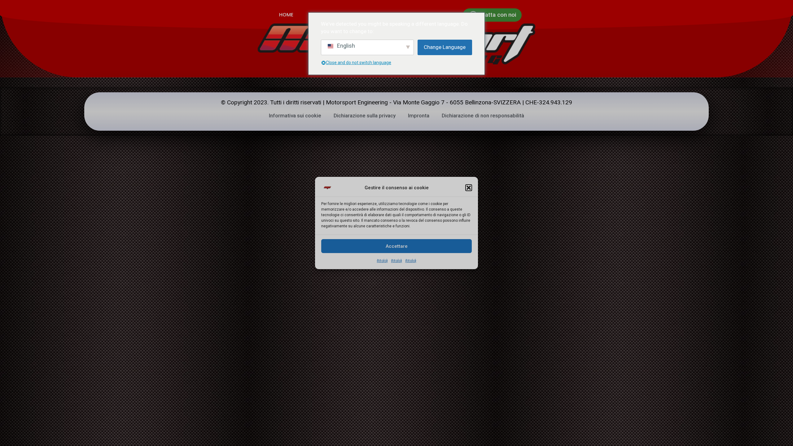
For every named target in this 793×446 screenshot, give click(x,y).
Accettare (397, 246)
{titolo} (382, 261)
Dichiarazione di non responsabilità (483, 115)
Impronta (418, 115)
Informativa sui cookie (295, 115)
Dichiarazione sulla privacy (365, 115)
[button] (469, 188)
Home (286, 14)
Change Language (445, 47)
